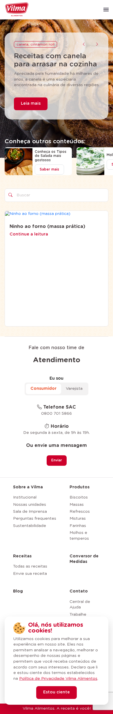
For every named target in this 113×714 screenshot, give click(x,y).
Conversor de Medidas (84, 559)
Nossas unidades (29, 505)
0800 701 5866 (56, 414)
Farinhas (78, 526)
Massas (77, 505)
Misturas (78, 519)
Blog (18, 591)
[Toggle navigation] (106, 9)
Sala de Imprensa (30, 512)
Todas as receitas (30, 566)
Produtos (80, 487)
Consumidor (43, 389)
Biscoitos (79, 497)
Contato (79, 591)
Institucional (25, 497)
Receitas (22, 556)
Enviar (56, 460)
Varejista (74, 389)
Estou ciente (56, 692)
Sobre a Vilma (28, 487)
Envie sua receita (30, 574)
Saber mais (49, 169)
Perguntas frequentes (34, 519)
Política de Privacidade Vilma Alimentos (58, 679)
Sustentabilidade (29, 526)
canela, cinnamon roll (35, 44)
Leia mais (31, 104)
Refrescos (80, 512)
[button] (84, 45)
